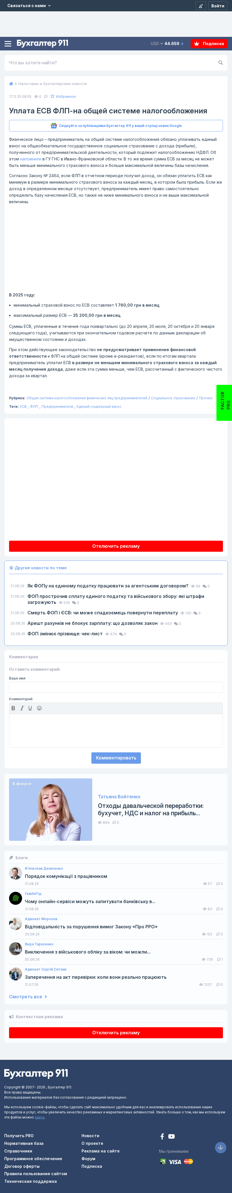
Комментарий (21, 699)
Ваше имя (17, 678)
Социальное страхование (173, 398)
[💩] (40, 708)
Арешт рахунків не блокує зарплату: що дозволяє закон (93, 623)
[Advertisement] (116, 248)
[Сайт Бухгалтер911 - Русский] (36, 1073)
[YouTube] (171, 1137)
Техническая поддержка (30, 1181)
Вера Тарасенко (39, 944)
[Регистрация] (201, 5)
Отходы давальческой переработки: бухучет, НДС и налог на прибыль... (151, 809)
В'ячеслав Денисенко (44, 869)
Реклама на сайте (100, 1151)
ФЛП (34, 406)
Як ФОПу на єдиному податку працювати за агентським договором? (108, 586)
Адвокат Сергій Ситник (45, 969)
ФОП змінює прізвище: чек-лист (65, 633)
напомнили (30, 158)
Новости (90, 1135)
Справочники (18, 1151)
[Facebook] (163, 1137)
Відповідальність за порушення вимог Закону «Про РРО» (91, 926)
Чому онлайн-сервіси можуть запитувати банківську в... (90, 901)
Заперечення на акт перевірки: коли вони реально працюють (96, 977)
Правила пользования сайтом (35, 1173)
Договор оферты (22, 1166)
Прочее (205, 398)
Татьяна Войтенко (119, 796)
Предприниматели (57, 406)
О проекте (92, 1143)
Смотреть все (26, 996)
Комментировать (116, 758)
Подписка (213, 43)
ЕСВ (23, 406)
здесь (40, 1117)
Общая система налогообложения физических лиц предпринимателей (87, 398)
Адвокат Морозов (41, 919)
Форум (88, 1158)
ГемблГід (33, 894)
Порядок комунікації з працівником (66, 876)
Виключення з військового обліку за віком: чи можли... (88, 952)
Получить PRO (19, 1135)
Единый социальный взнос (99, 406)
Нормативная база (24, 1143)
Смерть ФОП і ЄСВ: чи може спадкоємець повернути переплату (103, 612)
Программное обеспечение (33, 1158)
